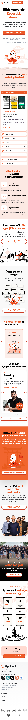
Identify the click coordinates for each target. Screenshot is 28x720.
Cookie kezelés (5, 689)
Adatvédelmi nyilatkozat (7, 687)
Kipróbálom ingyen (17, 2)
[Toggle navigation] (25, 2)
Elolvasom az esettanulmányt (11, 387)
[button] (2, 342)
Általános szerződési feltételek (8, 685)
